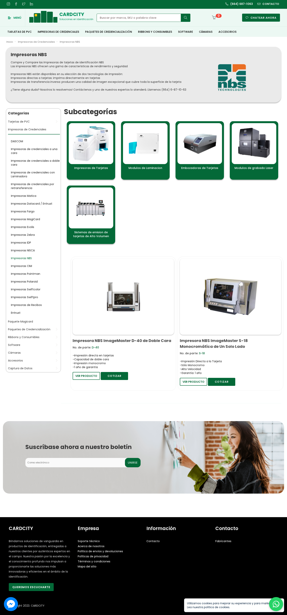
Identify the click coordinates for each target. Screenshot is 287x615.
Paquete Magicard (20, 322)
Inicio (9, 42)
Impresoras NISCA (23, 251)
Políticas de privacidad (93, 556)
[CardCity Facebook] (16, 3)
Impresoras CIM (21, 266)
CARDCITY (38, 606)
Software (14, 345)
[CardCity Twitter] (23, 3)
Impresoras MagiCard (25, 219)
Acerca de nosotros (91, 546)
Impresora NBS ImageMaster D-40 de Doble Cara (122, 341)
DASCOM (17, 141)
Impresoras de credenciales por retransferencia (32, 186)
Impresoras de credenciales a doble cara (35, 163)
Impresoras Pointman (25, 274)
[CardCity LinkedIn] (31, 3)
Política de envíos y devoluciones (100, 551)
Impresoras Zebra (23, 235)
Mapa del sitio (87, 567)
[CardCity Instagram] (8, 3)
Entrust (15, 313)
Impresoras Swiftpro (24, 297)
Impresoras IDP (21, 243)
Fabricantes (223, 541)
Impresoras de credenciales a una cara (34, 151)
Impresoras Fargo (23, 212)
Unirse (133, 463)
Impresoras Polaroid (24, 282)
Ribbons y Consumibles (23, 337)
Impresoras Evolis (22, 227)
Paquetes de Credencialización (29, 329)
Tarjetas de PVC (19, 122)
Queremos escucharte (31, 587)
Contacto (153, 541)
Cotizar (114, 376)
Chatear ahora (263, 18)
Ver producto (86, 376)
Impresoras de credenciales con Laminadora (33, 174)
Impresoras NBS (70, 42)
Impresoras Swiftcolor (25, 290)
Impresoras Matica (23, 196)
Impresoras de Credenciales (36, 42)
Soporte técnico (89, 541)
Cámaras (14, 353)
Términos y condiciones (94, 562)
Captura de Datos (20, 368)
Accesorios (15, 361)
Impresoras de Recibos (26, 305)
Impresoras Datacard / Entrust (31, 204)
